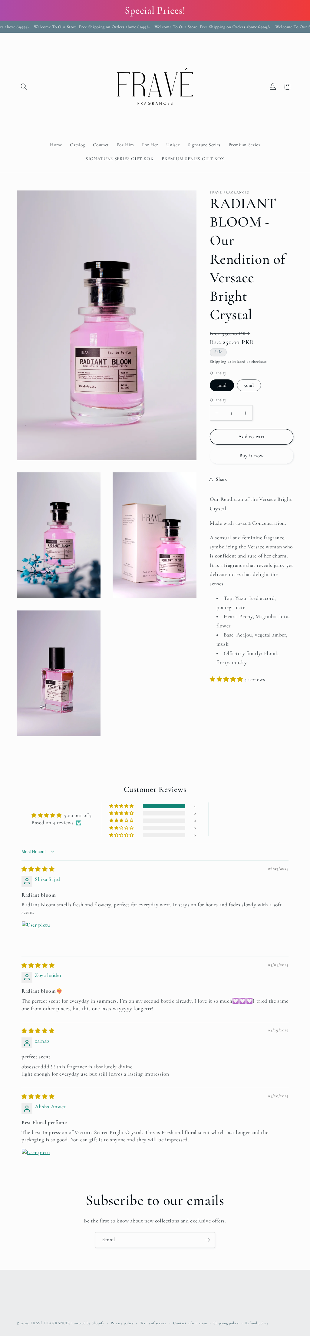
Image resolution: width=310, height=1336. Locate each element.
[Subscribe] (207, 1240)
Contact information (190, 1323)
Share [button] (221, 479)
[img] (37, 869)
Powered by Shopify (87, 1323)
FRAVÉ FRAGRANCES (50, 1323)
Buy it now (251, 456)
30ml (222, 385)
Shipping (218, 361)
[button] (24, 86)
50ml (249, 385)
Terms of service (153, 1323)
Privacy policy (122, 1323)
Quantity (218, 399)
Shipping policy (226, 1323)
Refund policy (256, 1323)
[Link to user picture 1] (36, 935)
